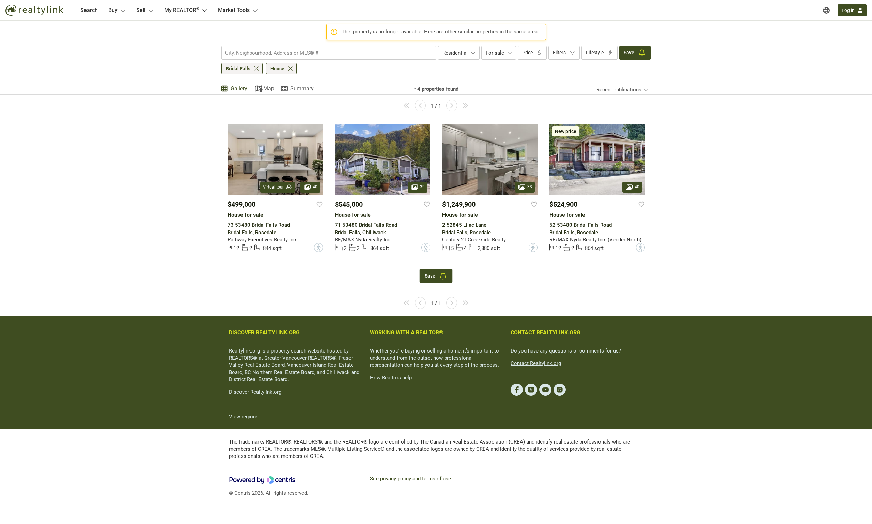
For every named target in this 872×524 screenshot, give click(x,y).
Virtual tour (273, 187)
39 (422, 186)
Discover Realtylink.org (255, 392)
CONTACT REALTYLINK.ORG (545, 332)
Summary (302, 88)
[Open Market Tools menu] (255, 10)
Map (268, 88)
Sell (140, 10)
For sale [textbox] (495, 53)
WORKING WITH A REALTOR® (406, 332)
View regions (244, 417)
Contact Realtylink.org (536, 363)
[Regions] (826, 10)
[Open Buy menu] (123, 10)
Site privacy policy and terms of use (410, 479)
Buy (113, 10)
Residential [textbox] (455, 53)
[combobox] (328, 53)
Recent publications (618, 90)
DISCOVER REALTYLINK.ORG (264, 332)
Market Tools (234, 10)
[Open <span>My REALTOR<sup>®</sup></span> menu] (204, 10)
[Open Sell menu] (151, 10)
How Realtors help (391, 378)
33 (529, 186)
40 (315, 186)
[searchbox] (324, 53)
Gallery (239, 88)
